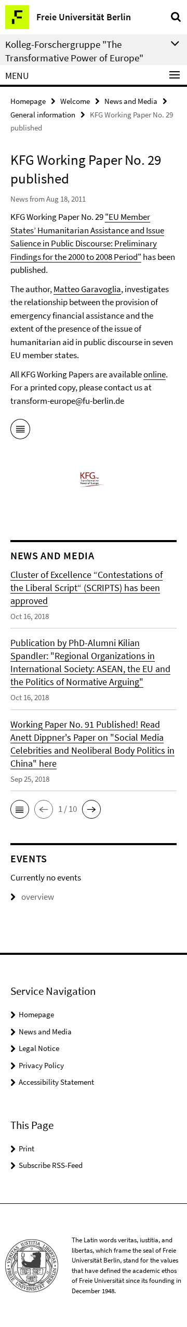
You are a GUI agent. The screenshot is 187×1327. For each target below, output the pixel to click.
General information (42, 115)
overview (37, 896)
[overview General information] (20, 431)
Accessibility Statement (56, 1082)
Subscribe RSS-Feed (51, 1165)
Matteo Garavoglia (87, 289)
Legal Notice (39, 1048)
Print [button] (26, 1148)
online (154, 374)
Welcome (75, 101)
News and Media (130, 101)
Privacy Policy (41, 1065)
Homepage (28, 101)
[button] (19, 809)
